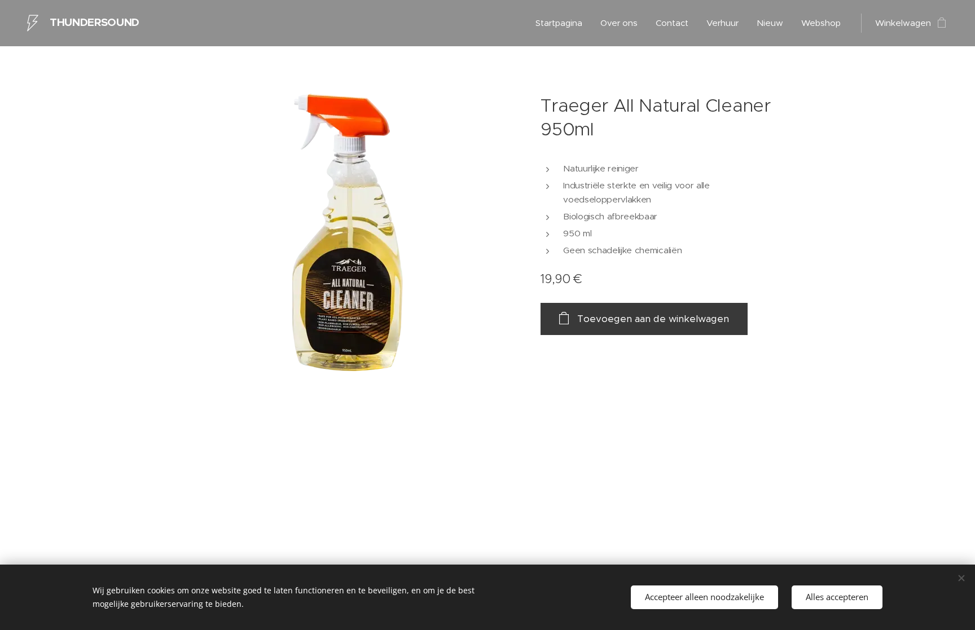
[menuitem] (562, 23)
